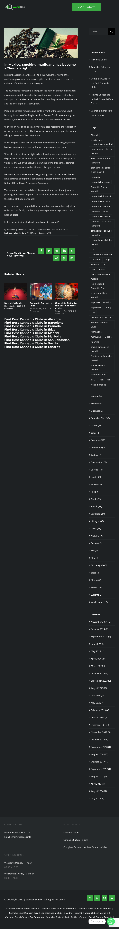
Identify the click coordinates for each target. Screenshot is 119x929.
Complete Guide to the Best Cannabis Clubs (100, 83)
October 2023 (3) (99, 673)
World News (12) (99, 602)
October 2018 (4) (99, 739)
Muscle (108, 337)
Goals (102, 269)
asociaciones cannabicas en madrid (102, 142)
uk (108, 379)
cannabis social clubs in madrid (101, 233)
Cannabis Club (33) (100, 418)
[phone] (112, 898)
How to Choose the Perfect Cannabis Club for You (15, 306)
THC (93, 379)
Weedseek (11, 229)
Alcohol (94, 135)
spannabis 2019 (98, 374)
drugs (107, 259)
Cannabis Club (44, 229)
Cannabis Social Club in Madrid (101, 223)
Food (93, 269)
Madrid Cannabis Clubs (99, 324)
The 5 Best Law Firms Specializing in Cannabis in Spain (40, 307)
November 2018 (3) (100, 732)
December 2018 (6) (100, 724)
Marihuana (96, 332)
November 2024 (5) (100, 621)
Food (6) (95, 491)
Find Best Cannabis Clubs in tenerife (32, 349)
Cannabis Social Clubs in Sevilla (61, 917)
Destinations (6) (99, 462)
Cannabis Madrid (99, 211)
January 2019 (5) (99, 717)
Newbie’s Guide (64, 303)
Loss (93, 312)
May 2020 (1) (97, 702)
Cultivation (63, 229)
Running (95, 342)
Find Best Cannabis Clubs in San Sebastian (37, 342)
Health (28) (96, 506)
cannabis (95, 177)
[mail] (104, 898)
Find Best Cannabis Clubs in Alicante (32, 321)
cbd (92, 249)
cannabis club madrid (101, 196)
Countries (54, 229)
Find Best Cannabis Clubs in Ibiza (29, 332)
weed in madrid (98, 384)
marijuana (96, 337)
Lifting (108, 307)
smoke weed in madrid (98, 367)
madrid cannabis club (101, 317)
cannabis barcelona (100, 182)
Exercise (95, 264)
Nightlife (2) (96, 535)
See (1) (94, 550)
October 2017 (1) (99, 761)
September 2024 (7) (101, 636)
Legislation (8, 233)
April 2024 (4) (97, 658)
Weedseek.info (34, 899)
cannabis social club (101, 216)
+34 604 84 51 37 (21, 832)
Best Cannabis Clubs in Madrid (101, 160)
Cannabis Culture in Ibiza (75, 839)
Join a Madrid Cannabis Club (98, 286)
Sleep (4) (95, 572)
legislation (96, 307)
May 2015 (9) (97, 798)
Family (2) (96, 477)
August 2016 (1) (99, 791)
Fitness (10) (96, 484)
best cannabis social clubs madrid (101, 169)
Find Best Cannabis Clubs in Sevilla (31, 346)
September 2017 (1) (101, 769)
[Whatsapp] (111, 921)
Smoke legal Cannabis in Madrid (101, 358)
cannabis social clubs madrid (101, 242)
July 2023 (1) (97, 695)
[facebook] (90, 898)
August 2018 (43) (99, 754)
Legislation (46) (98, 513)
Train (101, 379)
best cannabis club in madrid (101, 151)
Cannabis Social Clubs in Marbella (91, 912)
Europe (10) (96, 469)
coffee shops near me (101, 254)
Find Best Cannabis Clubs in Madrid (31, 335)
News (23, 233)
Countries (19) (98, 440)
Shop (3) (95, 557)
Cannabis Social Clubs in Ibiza (23, 912)
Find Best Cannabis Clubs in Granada (32, 328)
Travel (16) (96, 587)
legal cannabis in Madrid (99, 295)
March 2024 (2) (98, 666)
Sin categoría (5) (99, 565)
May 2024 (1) (97, 651)
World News (32, 233)
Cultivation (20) (98, 447)
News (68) (96, 528)
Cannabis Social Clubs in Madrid (57, 912)
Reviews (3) (96, 543)
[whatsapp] (97, 898)
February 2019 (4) (100, 710)
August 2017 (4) (99, 776)
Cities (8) (95, 432)
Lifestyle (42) (97, 521)
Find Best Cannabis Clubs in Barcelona (33, 325)
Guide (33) (96, 499)
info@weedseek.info (21, 836)
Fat (104, 264)
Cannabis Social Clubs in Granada (94, 908)
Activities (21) (97, 403)
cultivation (96, 259)
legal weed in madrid (101, 302)
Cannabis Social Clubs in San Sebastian (24, 917)
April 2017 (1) (97, 783)
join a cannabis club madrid (100, 276)
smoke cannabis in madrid (100, 349)
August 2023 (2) (99, 688)
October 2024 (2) (99, 629)
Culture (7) (96, 454)
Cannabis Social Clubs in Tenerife (95, 917)
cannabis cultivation (100, 201)
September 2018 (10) (101, 746)
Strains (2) (96, 580)
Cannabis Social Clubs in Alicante (22, 908)
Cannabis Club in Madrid (99, 189)
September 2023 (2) (101, 680)
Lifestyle (17, 233)
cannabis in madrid (100, 206)
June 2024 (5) (97, 643)
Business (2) (97, 410)
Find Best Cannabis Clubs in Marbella (32, 339)
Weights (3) (96, 594)
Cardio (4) (96, 425)
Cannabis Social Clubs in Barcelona (58, 908)
